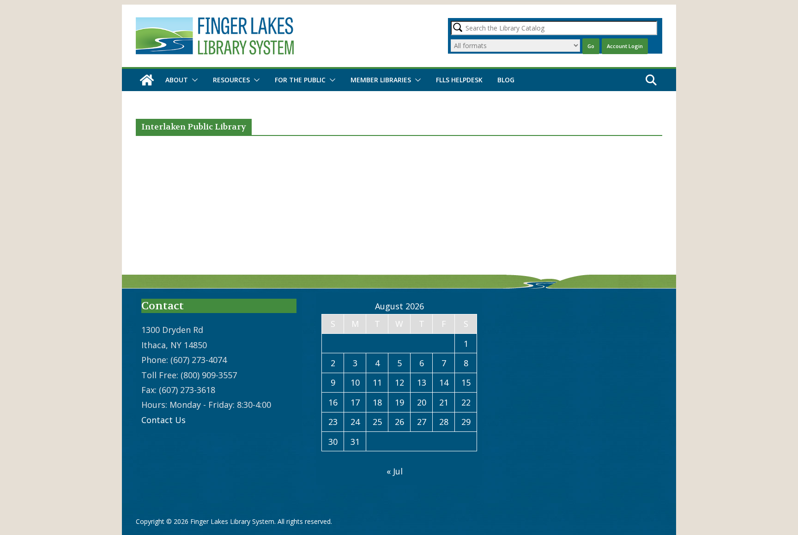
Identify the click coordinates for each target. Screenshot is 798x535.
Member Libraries (381, 79)
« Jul (395, 471)
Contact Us (163, 419)
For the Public (300, 79)
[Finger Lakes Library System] (147, 80)
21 (443, 402)
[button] (193, 80)
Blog (505, 79)
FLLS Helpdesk (459, 79)
